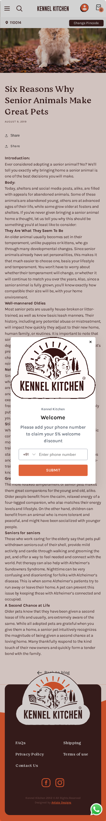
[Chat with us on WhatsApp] (96, 810)
